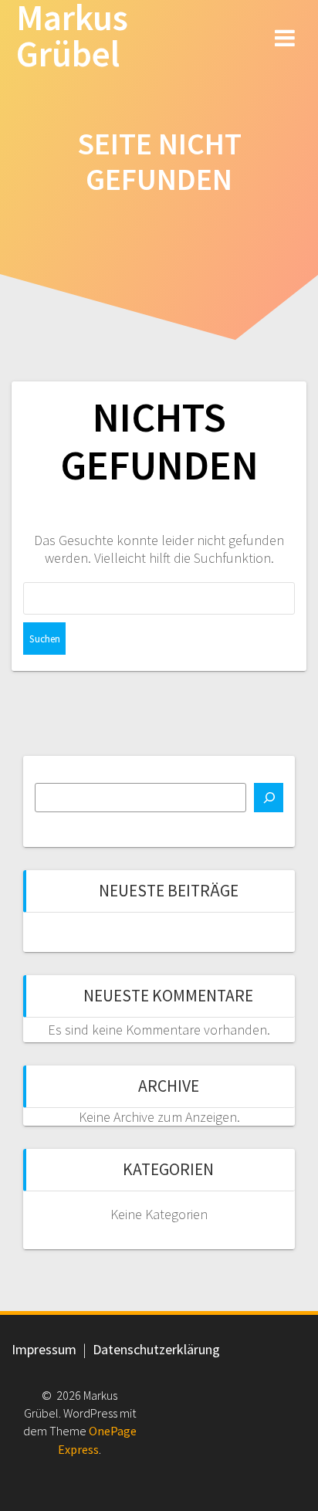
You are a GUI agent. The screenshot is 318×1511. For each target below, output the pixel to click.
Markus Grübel (72, 36)
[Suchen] (268, 797)
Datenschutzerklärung (156, 1349)
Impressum (44, 1349)
